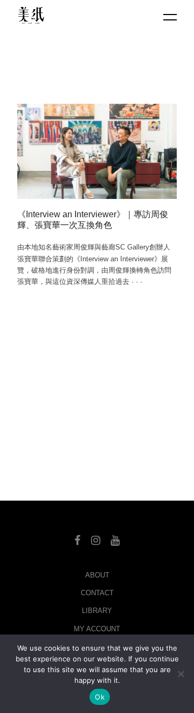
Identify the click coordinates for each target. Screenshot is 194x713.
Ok (100, 697)
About (97, 575)
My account (97, 629)
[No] (180, 673)
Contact (97, 593)
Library (97, 611)
